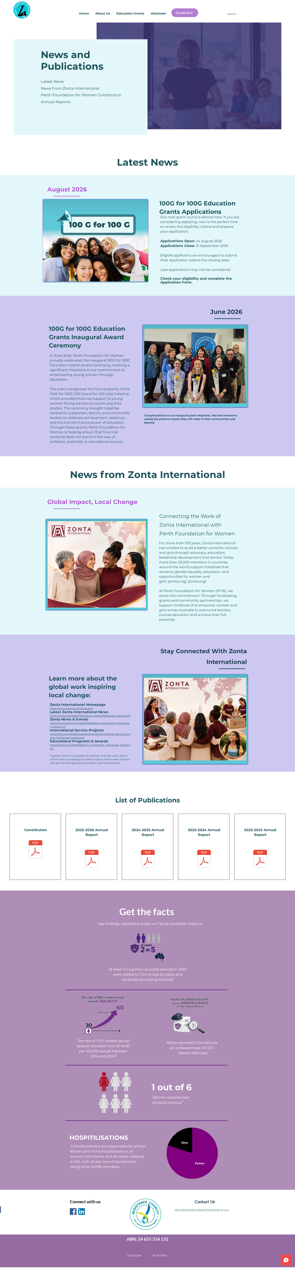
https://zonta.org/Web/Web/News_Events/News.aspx (83, 715)
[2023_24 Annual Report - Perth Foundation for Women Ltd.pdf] (204, 859)
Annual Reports (55, 102)
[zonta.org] (177, 581)
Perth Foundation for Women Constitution (81, 95)
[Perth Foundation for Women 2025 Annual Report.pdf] (148, 859)
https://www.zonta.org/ (64, 708)
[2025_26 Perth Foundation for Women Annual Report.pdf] (91, 859)
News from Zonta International (70, 88)
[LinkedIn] (81, 1211)
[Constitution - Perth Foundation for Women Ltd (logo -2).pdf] (35, 850)
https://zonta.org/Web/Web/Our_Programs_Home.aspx (85, 745)
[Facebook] (73, 1211)
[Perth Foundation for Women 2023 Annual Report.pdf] (260, 859)
